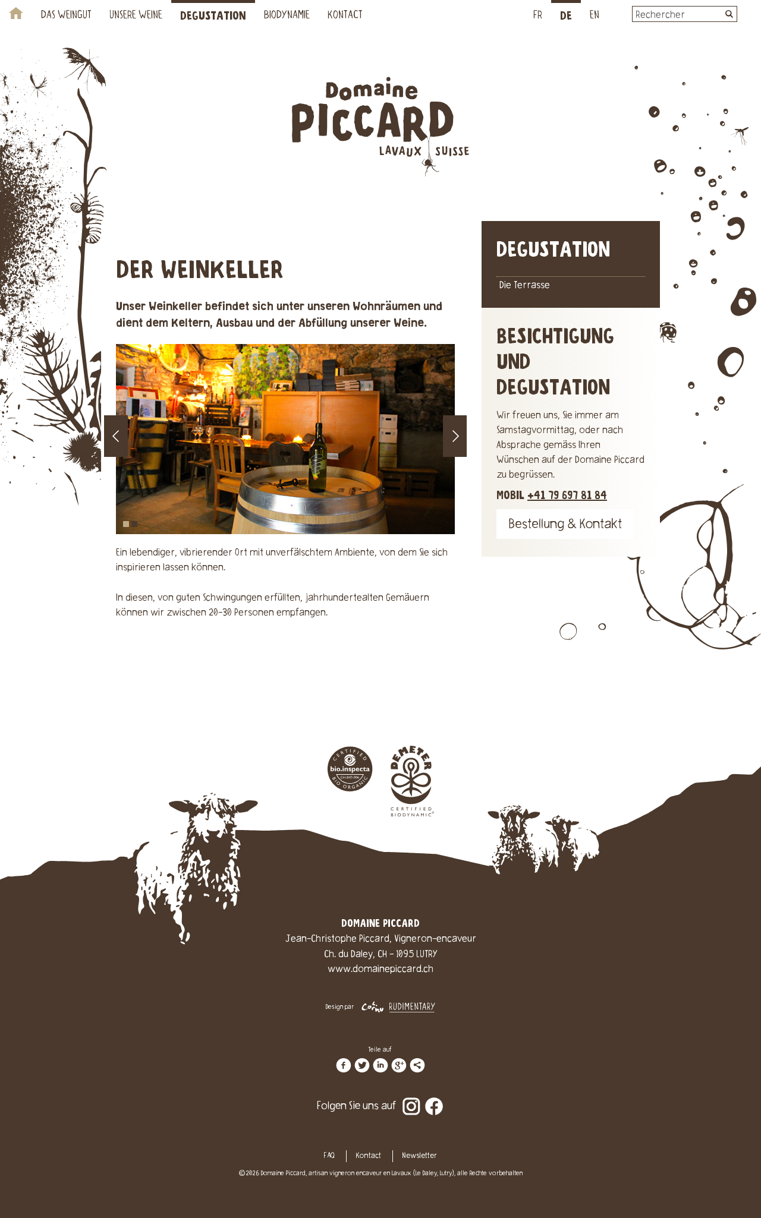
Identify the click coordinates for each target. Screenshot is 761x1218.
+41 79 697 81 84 (567, 495)
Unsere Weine (135, 16)
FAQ (329, 1156)
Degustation (213, 16)
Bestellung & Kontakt (565, 526)
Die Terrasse (524, 286)
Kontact (345, 16)
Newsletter (419, 1156)
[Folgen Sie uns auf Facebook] (434, 1098)
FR (537, 16)
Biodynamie (287, 16)
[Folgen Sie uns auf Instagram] (411, 1098)
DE (566, 16)
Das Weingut (66, 16)
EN (594, 16)
